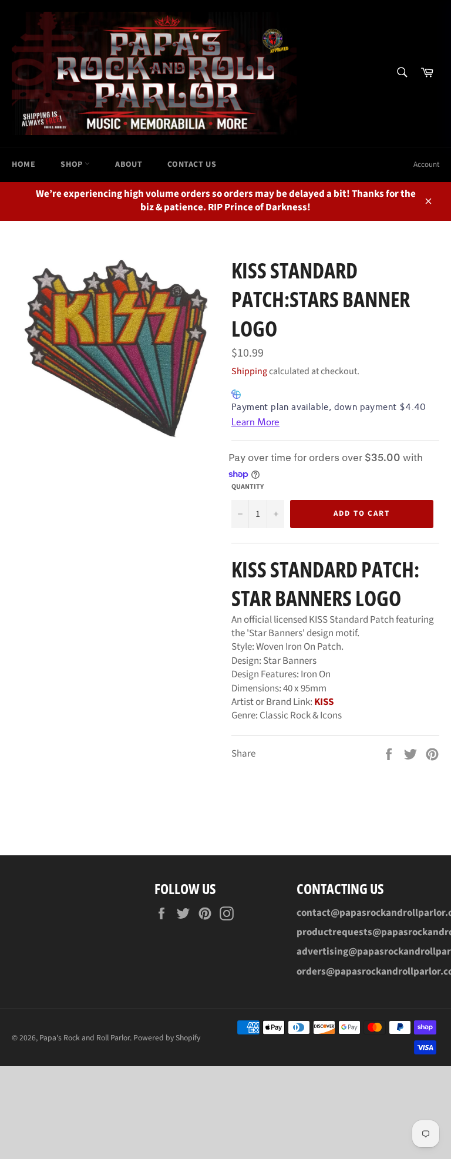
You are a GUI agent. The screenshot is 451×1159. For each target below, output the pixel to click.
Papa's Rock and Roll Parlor (84, 1037)
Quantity (247, 487)
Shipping (249, 371)
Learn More (255, 422)
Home (23, 164)
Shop (72, 164)
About (128, 164)
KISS (324, 702)
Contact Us (191, 164)
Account (426, 164)
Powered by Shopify (166, 1037)
